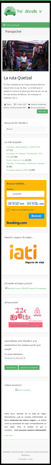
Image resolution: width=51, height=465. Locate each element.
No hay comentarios (38, 108)
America (34, 104)
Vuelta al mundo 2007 (18, 108)
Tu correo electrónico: (13, 354)
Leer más (42, 111)
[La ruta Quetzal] (25, 55)
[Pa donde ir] (23, 11)
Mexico (6, 108)
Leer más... (9, 435)
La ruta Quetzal (18, 77)
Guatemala (42, 104)
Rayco (9, 104)
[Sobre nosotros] (25, 398)
